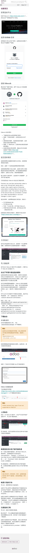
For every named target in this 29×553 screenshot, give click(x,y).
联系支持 (4, 542)
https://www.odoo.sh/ (16, 16)
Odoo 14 (23, 5)
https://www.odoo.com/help (10, 214)
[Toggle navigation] (1, 5)
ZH (18, 5)
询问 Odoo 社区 (13, 542)
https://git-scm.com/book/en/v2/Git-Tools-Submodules (13, 151)
